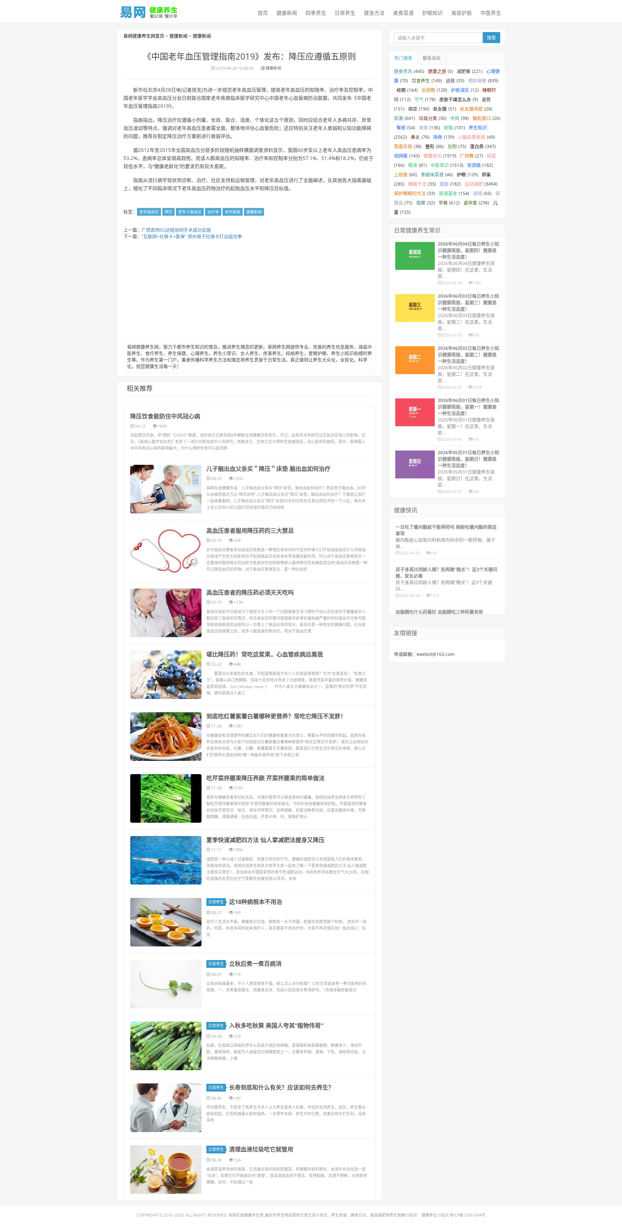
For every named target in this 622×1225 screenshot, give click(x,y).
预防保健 (477, 80)
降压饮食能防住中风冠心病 (165, 416)
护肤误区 (460, 90)
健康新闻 (286, 13)
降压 (168, 212)
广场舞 (467, 156)
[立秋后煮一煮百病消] (166, 984)
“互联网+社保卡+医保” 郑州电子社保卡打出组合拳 (192, 236)
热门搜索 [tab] (403, 58)
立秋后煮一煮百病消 (255, 963)
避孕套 (470, 203)
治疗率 (213, 212)
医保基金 (448, 193)
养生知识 (478, 127)
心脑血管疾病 (471, 137)
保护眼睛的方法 (410, 193)
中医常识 (440, 165)
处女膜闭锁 (471, 109)
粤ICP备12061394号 (467, 1215)
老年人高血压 (190, 212)
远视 (450, 80)
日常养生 (345, 13)
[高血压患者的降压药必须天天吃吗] (166, 613)
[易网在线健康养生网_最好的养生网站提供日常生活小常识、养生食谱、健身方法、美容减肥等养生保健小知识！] (149, 11)
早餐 (443, 203)
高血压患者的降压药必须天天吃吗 (250, 592)
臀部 (401, 127)
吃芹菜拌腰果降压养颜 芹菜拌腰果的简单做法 (265, 778)
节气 (418, 99)
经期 (401, 90)
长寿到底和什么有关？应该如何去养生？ (281, 1087)
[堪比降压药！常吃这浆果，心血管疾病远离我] (166, 674)
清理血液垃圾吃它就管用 (261, 1149)
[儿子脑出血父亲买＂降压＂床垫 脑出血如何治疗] (166, 489)
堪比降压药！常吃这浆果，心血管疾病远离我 (264, 654)
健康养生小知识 (435, 1215)
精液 (412, 165)
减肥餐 (463, 71)
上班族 (401, 174)
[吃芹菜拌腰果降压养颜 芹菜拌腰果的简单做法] (166, 798)
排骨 (437, 137)
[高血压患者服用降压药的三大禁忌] (166, 551)
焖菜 (491, 156)
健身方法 (374, 13)
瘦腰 (420, 203)
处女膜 (440, 109)
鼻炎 (415, 137)
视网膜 (401, 156)
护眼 (461, 174)
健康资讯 (432, 156)
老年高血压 (149, 212)
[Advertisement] (249, 291)
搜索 (491, 37)
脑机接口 (482, 118)
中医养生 (490, 13)
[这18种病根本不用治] (166, 922)
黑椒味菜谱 (432, 174)
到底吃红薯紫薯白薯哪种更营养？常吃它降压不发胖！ (276, 716)
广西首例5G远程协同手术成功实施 (176, 230)
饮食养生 (421, 80)
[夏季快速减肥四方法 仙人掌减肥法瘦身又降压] (166, 860)
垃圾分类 (428, 118)
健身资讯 (403, 71)
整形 (429, 146)
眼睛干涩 (417, 184)
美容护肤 (461, 13)
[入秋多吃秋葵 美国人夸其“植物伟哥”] (166, 1046)
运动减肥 (474, 184)
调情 (477, 193)
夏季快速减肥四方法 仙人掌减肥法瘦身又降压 (265, 840)
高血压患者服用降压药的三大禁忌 (250, 530)
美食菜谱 (403, 13)
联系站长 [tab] (432, 58)
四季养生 (315, 13)
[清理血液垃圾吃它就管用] (166, 1169)
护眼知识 (432, 13)
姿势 (486, 99)
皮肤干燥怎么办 (455, 99)
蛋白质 (477, 146)
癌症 (412, 109)
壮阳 (452, 146)
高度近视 (403, 146)
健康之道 (437, 71)
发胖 (423, 127)
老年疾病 (232, 212)
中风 (454, 118)
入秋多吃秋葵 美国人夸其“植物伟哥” (276, 1025)
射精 (448, 127)
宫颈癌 (474, 165)
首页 (263, 13)
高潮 (398, 118)
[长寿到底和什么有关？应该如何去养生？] (166, 1107)
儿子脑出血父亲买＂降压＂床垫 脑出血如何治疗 (268, 469)
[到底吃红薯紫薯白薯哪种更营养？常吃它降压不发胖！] (166, 736)
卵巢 (486, 174)
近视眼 (428, 90)
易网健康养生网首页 (143, 36)
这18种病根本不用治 (255, 902)
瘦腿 (444, 184)
